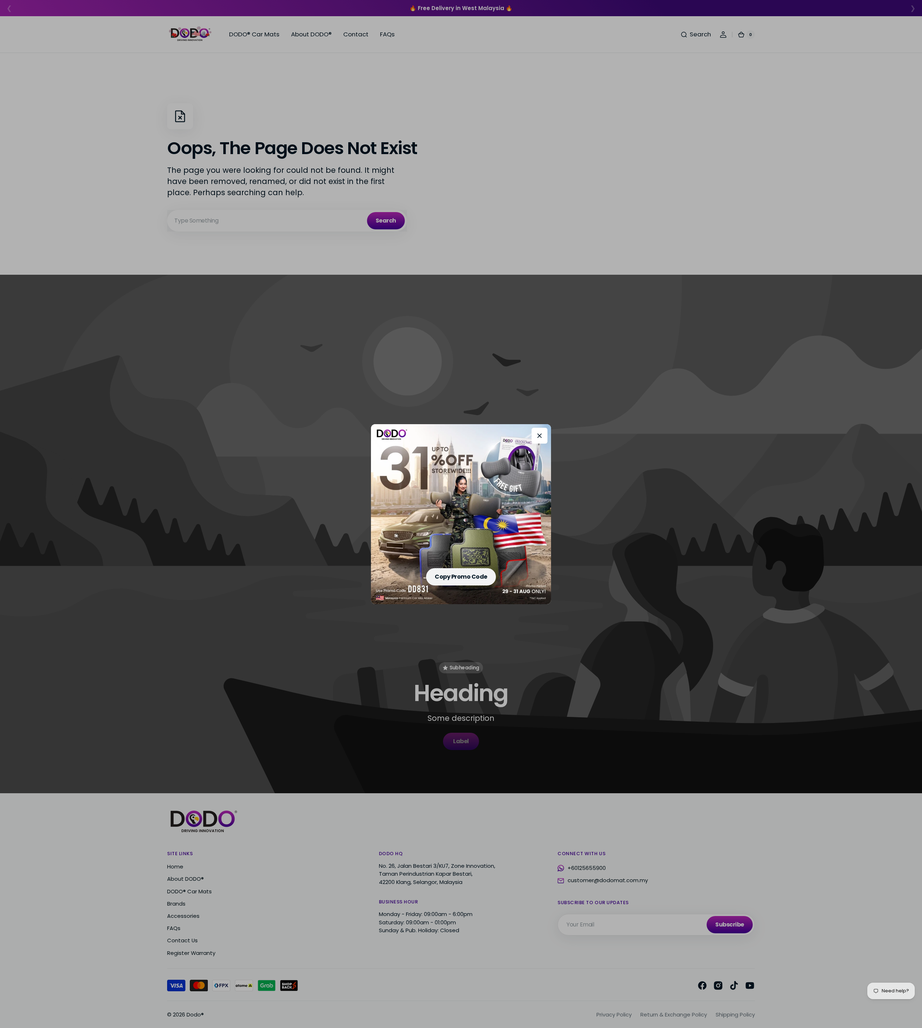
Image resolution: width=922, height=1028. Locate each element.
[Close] (539, 436)
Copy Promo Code (461, 577)
